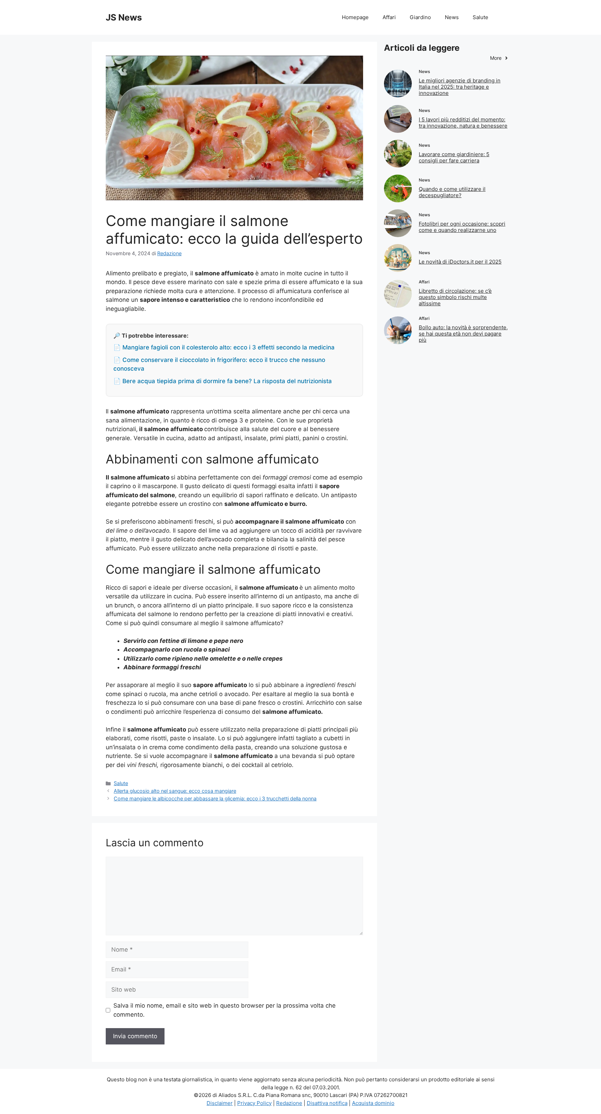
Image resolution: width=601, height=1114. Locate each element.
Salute (480, 17)
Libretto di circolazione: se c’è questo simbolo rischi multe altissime (455, 297)
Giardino (420, 17)
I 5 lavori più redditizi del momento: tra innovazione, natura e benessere (463, 122)
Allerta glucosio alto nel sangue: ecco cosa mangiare (175, 791)
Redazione (289, 1103)
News (452, 17)
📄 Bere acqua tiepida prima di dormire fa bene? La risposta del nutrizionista (222, 381)
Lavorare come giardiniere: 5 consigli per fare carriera (454, 157)
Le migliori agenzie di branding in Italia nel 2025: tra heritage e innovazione (459, 86)
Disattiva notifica (327, 1103)
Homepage (355, 17)
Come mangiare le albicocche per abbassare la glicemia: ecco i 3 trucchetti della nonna (215, 798)
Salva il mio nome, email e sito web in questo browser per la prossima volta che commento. (224, 1010)
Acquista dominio (373, 1103)
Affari (389, 17)
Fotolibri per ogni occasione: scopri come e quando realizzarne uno (462, 226)
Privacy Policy (254, 1103)
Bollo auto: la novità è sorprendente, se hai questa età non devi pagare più (463, 333)
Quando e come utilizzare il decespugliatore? (452, 192)
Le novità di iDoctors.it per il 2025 (460, 261)
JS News (124, 17)
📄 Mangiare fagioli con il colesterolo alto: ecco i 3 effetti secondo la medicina (224, 347)
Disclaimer (220, 1103)
